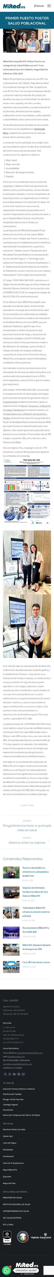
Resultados (8, 1149)
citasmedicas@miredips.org (29, 1052)
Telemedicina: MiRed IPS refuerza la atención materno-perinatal (36, 911)
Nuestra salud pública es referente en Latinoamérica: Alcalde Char (35, 871)
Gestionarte (8, 1156)
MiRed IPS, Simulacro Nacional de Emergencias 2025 (36, 947)
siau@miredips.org (16, 1056)
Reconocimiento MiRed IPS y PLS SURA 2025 (35, 929)
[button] (6, 1270)
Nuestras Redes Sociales (14, 1129)
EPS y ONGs (8, 1224)
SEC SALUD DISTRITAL (12, 1217)
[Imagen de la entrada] (11, 872)
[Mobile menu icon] (49, 6)
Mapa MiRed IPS (10, 1169)
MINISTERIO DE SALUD (12, 1197)
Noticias (9, 32)
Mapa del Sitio (9, 1183)
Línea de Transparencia (13, 1163)
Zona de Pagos (9, 1143)
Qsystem (7, 1176)
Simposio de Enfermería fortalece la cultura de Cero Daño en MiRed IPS (35, 891)
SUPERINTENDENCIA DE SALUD (16, 1211)
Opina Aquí (8, 1136)
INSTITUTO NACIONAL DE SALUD (16, 1204)
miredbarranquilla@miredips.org (17, 1064)
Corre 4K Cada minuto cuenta (36, 962)
